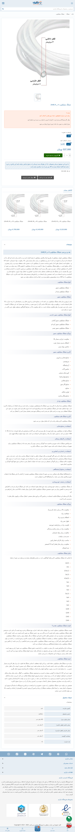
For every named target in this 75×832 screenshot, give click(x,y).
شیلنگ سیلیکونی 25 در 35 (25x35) (13, 221)
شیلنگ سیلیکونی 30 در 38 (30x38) (37, 221)
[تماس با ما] (3, 3)
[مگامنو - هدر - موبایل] (72, 3)
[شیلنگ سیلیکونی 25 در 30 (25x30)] (61, 206)
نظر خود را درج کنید (44, 177)
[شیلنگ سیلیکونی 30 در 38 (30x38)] (37, 206)
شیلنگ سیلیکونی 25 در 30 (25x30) (61, 221)
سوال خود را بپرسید (28, 177)
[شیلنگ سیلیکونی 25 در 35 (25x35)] (13, 206)
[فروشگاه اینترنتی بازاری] (37, 3)
